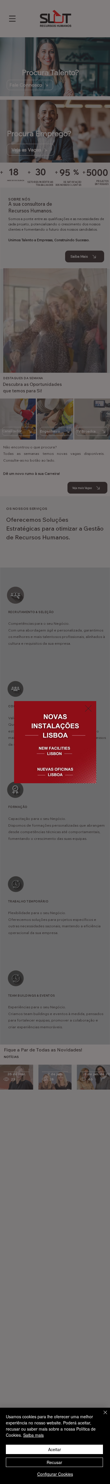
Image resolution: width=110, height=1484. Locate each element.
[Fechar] (102, 1416)
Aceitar (54, 1449)
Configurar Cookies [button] (55, 1474)
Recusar (54, 1462)
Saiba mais (33, 1435)
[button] (88, 708)
